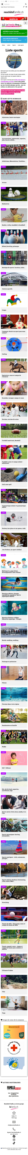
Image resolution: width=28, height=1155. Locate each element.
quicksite (8, 1148)
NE (6, 1)
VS (8, 1)
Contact (20, 1148)
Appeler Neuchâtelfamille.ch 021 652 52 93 (14, 1133)
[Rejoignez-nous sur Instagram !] (14, 1140)
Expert (2, 7)
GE (4, 1)
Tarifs (9, 1149)
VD (1, 1)
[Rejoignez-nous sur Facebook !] (14, 1136)
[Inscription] (24, 7)
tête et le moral (19, 80)
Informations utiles (14, 1149)
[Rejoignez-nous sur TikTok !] (14, 1143)
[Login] (26, 7)
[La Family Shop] (11, 25)
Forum (19, 1149)
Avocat (5, 7)
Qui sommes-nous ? (14, 1148)
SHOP (16, 1)
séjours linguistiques (16, 40)
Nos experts (25, 1148)
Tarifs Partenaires (11, 7)
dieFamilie (12, 1)
